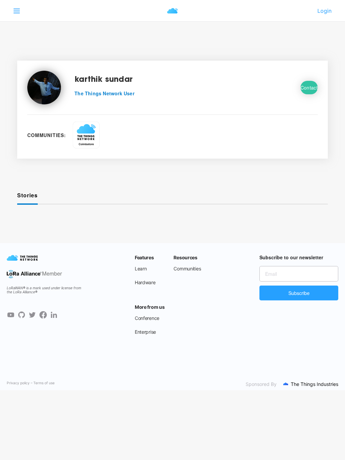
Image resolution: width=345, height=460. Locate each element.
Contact (309, 87)
